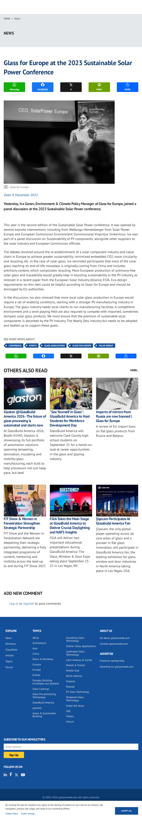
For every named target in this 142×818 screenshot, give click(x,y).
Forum (9, 667)
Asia (35, 648)
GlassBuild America (43, 702)
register (28, 603)
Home (7, 18)
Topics (9, 661)
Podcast (70, 686)
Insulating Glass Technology (75, 639)
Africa (36, 637)
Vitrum (70, 721)
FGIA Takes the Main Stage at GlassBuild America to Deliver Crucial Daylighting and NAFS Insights (70, 525)
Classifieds (11, 649)
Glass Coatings (41, 689)
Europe (37, 669)
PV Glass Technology (77, 691)
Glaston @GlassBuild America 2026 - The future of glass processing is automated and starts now (25, 418)
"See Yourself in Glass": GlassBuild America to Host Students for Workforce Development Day (70, 418)
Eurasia (37, 664)
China (36, 653)
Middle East (72, 670)
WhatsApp (14, 89)
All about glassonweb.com (114, 638)
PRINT (99, 89)
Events (33, 345)
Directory (11, 643)
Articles (10, 655)
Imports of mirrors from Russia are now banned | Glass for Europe (114, 416)
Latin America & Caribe (79, 660)
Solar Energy (106, 345)
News (17, 18)
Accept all (126, 810)
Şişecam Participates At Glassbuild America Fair (113, 521)
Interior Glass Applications (81, 646)
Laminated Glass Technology (75, 653)
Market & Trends (75, 665)
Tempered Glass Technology (75, 699)
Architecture (39, 643)
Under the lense (75, 705)
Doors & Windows (43, 659)
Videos (70, 716)
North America (74, 676)
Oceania (70, 681)
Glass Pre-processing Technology (44, 695)
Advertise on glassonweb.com (116, 666)
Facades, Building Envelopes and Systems (46, 682)
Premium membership (112, 660)
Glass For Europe (81, 345)
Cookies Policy (11, 813)
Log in (13, 603)
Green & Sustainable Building (44, 715)
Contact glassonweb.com (114, 643)
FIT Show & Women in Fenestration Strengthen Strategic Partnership (22, 523)
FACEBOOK (43, 89)
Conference (15, 345)
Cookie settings (28, 813)
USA (68, 711)
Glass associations (54, 345)
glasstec (37, 708)
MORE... (134, 370)
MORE (127, 89)
